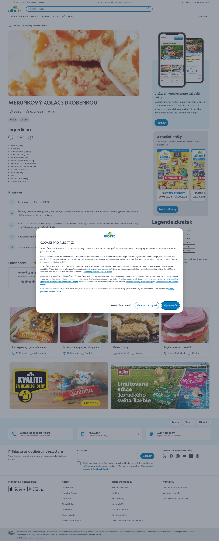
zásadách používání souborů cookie (98, 272)
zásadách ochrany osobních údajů (139, 282)
